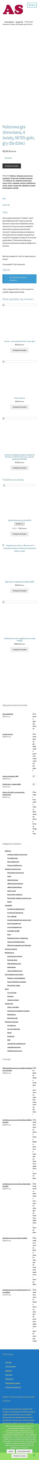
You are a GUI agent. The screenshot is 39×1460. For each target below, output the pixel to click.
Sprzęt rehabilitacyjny (14, 971)
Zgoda (11, 1451)
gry (14, 181)
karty (10, 183)
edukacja (9, 181)
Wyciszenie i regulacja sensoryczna (19, 898)
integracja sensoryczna (24, 181)
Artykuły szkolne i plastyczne (17, 854)
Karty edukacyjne (13, 862)
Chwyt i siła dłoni (13, 1007)
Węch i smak (11, 891)
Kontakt (8, 1362)
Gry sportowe (11, 993)
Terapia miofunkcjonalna (16, 942)
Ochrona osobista (11, 949)
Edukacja (13, 176)
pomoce (23, 183)
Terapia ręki (19, 22)
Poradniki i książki (13, 931)
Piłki (8, 1040)
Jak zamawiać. (10, 1366)
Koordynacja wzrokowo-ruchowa (18, 1011)
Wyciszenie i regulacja (14, 894)
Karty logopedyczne (14, 923)
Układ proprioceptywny (15, 884)
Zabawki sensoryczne (14, 1051)
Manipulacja (11, 1014)
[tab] (19, 199)
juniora (4, 183)
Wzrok (9, 902)
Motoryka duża (12, 960)
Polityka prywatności (13, 1387)
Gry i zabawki (11, 916)
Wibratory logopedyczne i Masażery (19, 945)
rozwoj (4, 185)
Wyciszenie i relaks (13, 985)
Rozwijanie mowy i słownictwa (17, 938)
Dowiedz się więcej (19, 1456)
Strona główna (9, 22)
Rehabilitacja (9, 953)
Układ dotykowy (12, 880)
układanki (25, 185)
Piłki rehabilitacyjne (14, 964)
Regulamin (9, 1379)
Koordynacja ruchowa (14, 956)
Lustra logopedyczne (14, 927)
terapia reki (17, 185)
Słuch (9, 876)
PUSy (9, 934)
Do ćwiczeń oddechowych (15, 909)
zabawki (15, 188)
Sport (7, 989)
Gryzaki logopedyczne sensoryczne (19, 920)
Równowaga (11, 967)
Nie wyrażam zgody (24, 1451)
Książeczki (10, 1036)
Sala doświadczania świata (14, 974)
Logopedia (6, 178)
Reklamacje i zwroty (12, 1383)
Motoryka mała (12, 1018)
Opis (4, 198)
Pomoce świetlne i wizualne (16, 982)
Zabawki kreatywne (13, 1047)
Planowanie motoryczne (15, 873)
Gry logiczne (11, 1025)
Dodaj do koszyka (11, 166)
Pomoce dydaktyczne (14, 865)
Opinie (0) (6, 205)
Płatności (8, 1375)
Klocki (9, 1033)
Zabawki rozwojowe (25, 178)
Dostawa (8, 1370)
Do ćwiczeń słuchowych (15, 913)
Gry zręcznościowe (13, 1029)
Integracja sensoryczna (24, 176)
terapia (10, 185)
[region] (19, 681)
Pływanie (10, 996)
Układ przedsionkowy (14, 887)
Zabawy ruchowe (13, 1000)
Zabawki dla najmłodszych (16, 1044)
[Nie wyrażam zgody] (36, 1442)
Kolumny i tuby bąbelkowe (16, 978)
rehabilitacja (31, 183)
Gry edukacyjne (12, 858)
